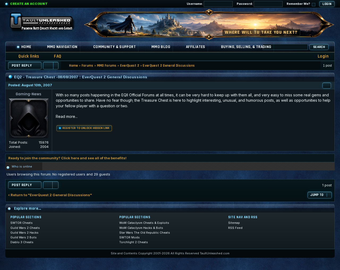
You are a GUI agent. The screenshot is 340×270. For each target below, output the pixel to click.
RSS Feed (235, 228)
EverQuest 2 (129, 65)
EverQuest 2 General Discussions (169, 65)
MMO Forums (107, 65)
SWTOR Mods (129, 237)
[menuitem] (54, 56)
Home (26, 46)
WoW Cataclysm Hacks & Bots (141, 228)
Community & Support (114, 46)
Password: (245, 4)
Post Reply (22, 65)
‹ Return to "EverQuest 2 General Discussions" (50, 195)
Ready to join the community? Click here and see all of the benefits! (67, 158)
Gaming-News (28, 94)
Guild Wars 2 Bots (23, 237)
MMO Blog (160, 46)
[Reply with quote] (326, 85)
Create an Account (29, 4)
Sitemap (234, 223)
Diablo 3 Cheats (21, 242)
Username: (195, 4)
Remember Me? (299, 4)
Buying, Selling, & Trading (246, 46)
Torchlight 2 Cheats (133, 242)
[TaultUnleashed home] (45, 23)
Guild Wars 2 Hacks (24, 232)
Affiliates (195, 46)
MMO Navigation (62, 46)
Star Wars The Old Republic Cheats (144, 232)
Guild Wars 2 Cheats (25, 228)
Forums (88, 65)
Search (319, 47)
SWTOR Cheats (21, 223)
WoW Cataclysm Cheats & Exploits (144, 223)
